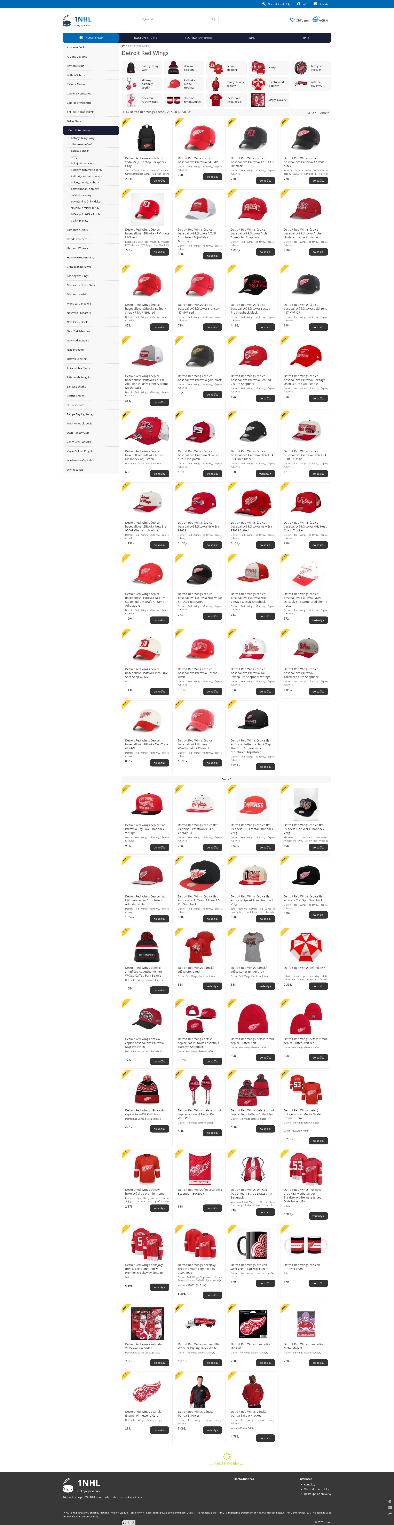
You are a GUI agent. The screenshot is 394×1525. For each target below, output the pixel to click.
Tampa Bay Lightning (80, 414)
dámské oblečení (189, 68)
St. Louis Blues (75, 405)
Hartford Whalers (77, 248)
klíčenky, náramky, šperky (147, 83)
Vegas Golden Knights (80, 451)
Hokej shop (94, 38)
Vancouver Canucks (79, 442)
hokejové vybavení (316, 68)
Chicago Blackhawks (79, 266)
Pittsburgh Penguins (79, 377)
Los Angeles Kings (77, 276)
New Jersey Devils (77, 322)
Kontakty (309, 1484)
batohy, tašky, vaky (150, 68)
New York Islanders (78, 331)
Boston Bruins (75, 66)
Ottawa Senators (77, 359)
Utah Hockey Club (78, 432)
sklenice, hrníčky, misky (193, 99)
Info (304, 4)
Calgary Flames (76, 84)
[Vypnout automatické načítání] (122, 1519)
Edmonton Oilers (77, 230)
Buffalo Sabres (76, 75)
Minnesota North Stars (81, 285)
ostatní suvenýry (316, 84)
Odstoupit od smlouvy (317, 1494)
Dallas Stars (74, 121)
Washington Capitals (79, 460)
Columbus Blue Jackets (80, 112)
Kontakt (323, 4)
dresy (272, 68)
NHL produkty (76, 349)
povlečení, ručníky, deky (150, 99)
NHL (252, 38)
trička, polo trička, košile (234, 99)
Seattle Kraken (76, 396)
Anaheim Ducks (76, 47)
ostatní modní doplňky (277, 84)
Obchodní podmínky (279, 4)
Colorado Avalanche (79, 103)
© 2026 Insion (323, 1522)
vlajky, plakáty (277, 100)
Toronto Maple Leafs (79, 423)
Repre (305, 38)
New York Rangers (78, 340)
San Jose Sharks (76, 386)
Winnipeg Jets (75, 469)
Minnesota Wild (76, 294)
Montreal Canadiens (79, 303)
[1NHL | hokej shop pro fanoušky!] (123, 45)
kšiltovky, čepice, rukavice (190, 83)
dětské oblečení (232, 68)
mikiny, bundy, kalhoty (236, 84)
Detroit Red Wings (138, 45)
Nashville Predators (79, 313)
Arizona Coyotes (77, 56)
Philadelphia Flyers (78, 368)
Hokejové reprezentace (81, 257)
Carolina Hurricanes (79, 93)
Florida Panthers (77, 239)
